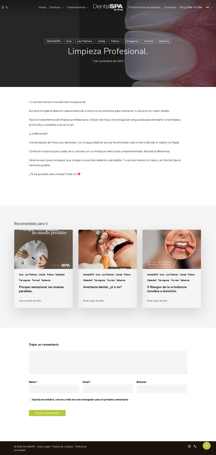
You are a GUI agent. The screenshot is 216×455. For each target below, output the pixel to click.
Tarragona (131, 41)
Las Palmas (84, 41)
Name (33, 382)
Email (87, 382)
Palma (115, 41)
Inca (68, 41)
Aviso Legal (43, 446)
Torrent (148, 41)
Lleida (101, 41)
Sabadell (60, 274)
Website (141, 382)
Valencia (164, 41)
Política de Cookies (62, 446)
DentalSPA (54, 41)
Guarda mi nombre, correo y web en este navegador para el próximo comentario (80, 399)
